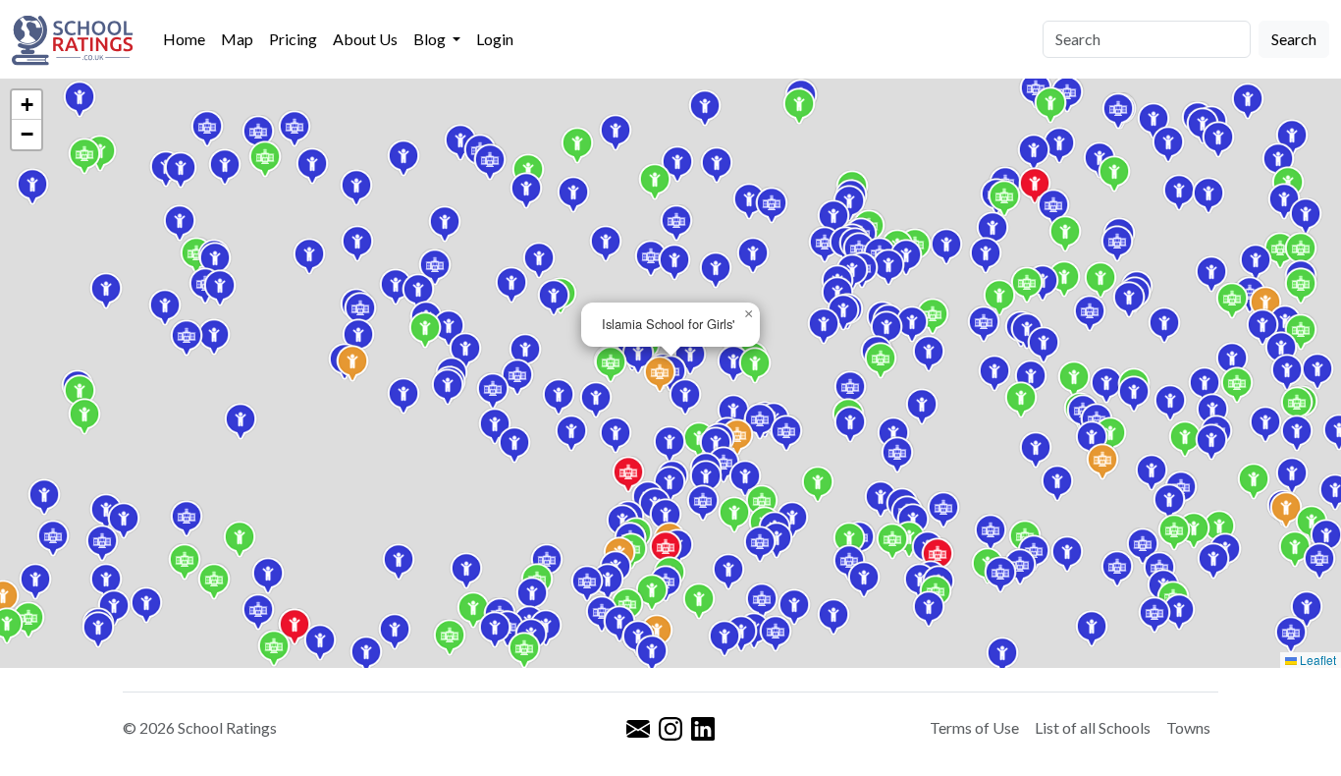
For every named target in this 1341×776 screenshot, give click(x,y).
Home (184, 38)
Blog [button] (431, 38)
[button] (1319, 561)
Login (494, 38)
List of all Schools (1093, 727)
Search (1293, 38)
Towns (1188, 727)
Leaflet (1316, 659)
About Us (365, 38)
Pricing (293, 38)
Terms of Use (974, 727)
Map (237, 38)
